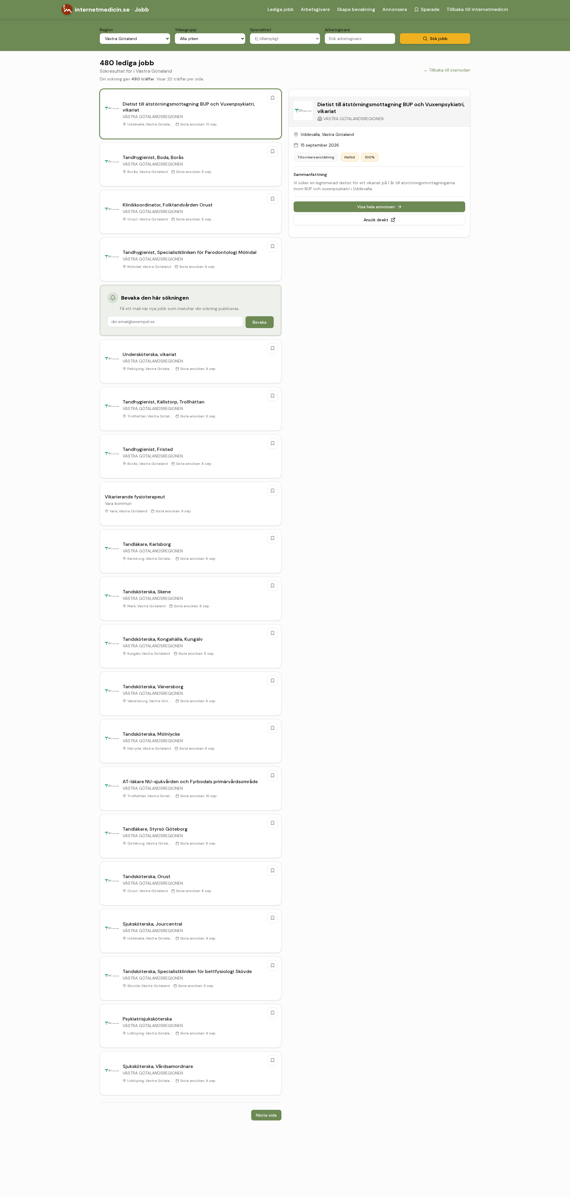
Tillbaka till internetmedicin (477, 9)
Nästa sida (266, 1115)
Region (106, 29)
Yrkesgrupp (186, 29)
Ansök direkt (376, 219)
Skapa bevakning (356, 9)
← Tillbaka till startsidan (447, 70)
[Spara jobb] (272, 98)
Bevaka (260, 322)
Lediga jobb (280, 9)
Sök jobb (438, 38)
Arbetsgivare (315, 9)
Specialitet (260, 29)
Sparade (430, 9)
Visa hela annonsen (376, 206)
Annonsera (394, 9)
